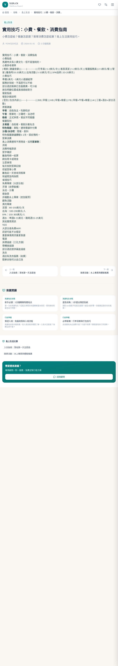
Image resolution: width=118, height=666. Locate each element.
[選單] (112, 4)
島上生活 (26, 12)
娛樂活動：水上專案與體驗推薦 (18, 353)
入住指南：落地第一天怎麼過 (17, 347)
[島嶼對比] (106, 5)
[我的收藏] (99, 5)
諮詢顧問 (61, 377)
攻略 (15, 12)
